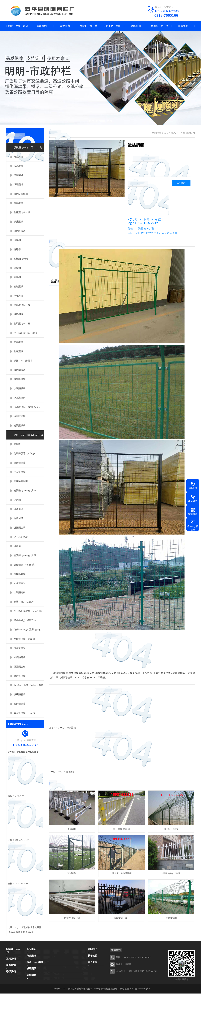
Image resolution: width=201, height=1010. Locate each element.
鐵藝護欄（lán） (122, 918)
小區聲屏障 (19, 472)
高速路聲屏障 (21, 481)
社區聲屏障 (19, 583)
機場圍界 (70, 771)
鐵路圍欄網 (19, 370)
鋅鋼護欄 (18, 203)
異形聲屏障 (19, 676)
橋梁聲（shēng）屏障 (25, 490)
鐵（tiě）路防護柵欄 (121, 873)
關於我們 (42, 26)
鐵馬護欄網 (19, 379)
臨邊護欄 (18, 351)
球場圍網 (18, 184)
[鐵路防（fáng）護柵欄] (121, 852)
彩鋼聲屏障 (19, 703)
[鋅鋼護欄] (171, 852)
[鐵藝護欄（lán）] (121, 897)
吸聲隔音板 (19, 666)
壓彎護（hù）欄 (22, 305)
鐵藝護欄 (18, 221)
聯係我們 (183, 26)
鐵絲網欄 (18, 314)
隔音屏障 (18, 509)
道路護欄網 (19, 231)
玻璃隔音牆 (19, 694)
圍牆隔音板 (19, 657)
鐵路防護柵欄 (21, 194)
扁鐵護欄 (18, 286)
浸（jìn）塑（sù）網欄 (25, 333)
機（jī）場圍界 (171, 829)
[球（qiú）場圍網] (72, 852)
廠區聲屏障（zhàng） (25, 713)
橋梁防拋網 (19, 416)
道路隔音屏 (19, 527)
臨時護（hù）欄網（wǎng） (28, 407)
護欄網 (17, 240)
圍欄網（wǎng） (22, 258)
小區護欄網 (19, 397)
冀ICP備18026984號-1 (139, 989)
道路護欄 (18, 166)
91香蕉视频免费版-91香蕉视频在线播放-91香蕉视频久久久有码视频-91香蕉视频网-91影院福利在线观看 (57, 1008)
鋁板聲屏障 (19, 574)
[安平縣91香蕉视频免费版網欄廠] (58, 11)
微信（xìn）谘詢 (9, 1001)
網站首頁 (5, 995)
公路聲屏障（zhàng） (25, 453)
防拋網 (17, 268)
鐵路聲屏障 (19, 462)
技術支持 (92, 955)
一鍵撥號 (5, 998)
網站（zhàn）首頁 (18, 26)
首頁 (166, 133)
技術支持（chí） (112, 26)
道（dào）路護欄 (121, 829)
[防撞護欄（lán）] (72, 897)
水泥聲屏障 (19, 648)
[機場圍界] (171, 808)
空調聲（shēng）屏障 (25, 555)
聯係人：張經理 (123, 964)
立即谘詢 (181, 183)
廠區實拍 (136, 26)
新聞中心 (92, 949)
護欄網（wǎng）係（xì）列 (28, 147)
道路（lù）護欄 (35, 962)
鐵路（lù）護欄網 (23, 360)
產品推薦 (65, 26)
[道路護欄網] (171, 897)
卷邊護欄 (18, 342)
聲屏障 (17, 444)
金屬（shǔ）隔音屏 (24, 602)
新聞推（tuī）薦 (89, 26)
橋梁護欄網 (19, 425)
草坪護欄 (18, 296)
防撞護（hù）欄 (22, 212)
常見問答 (92, 962)
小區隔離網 (19, 388)
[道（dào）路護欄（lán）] (121, 808)
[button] (83, 194)
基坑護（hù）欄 (22, 323)
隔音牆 (17, 500)
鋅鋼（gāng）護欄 (171, 873)
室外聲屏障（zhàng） (25, 639)
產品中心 (175, 133)
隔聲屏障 (18, 518)
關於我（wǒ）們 (13, 950)
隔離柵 (17, 249)
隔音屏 (17, 546)
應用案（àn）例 (159, 26)
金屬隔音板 (19, 592)
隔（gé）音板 (21, 537)
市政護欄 (18, 157)
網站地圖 (124, 989)
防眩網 (17, 277)
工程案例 (11, 958)
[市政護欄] (72, 808)
